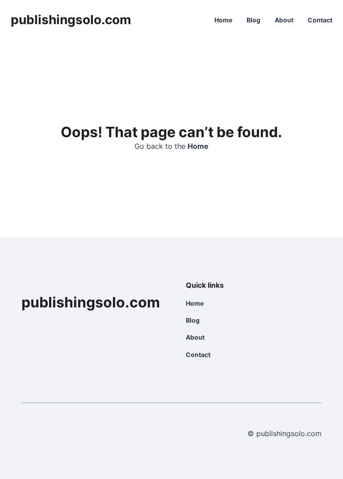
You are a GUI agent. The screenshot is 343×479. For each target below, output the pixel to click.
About (284, 20)
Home (223, 20)
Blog (253, 20)
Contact (320, 20)
